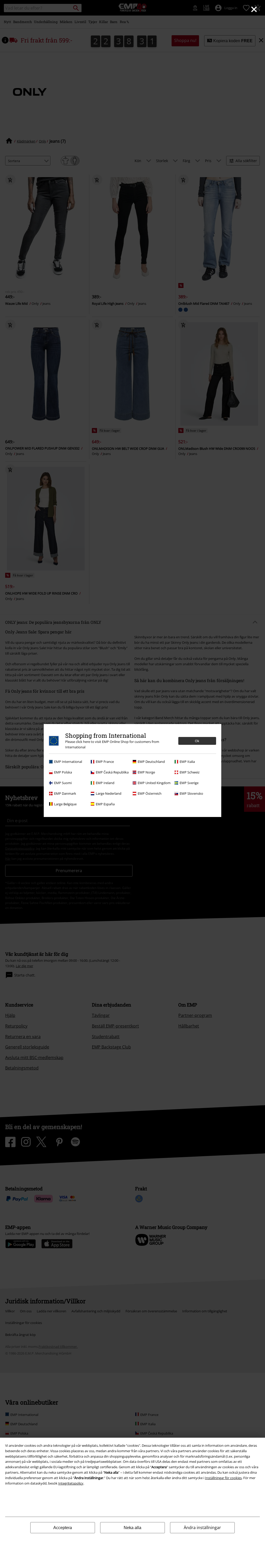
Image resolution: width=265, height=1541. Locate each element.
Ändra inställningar (202, 1527)
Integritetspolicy (70, 1483)
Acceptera (62, 1527)
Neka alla (132, 1527)
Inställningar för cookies (223, 1477)
